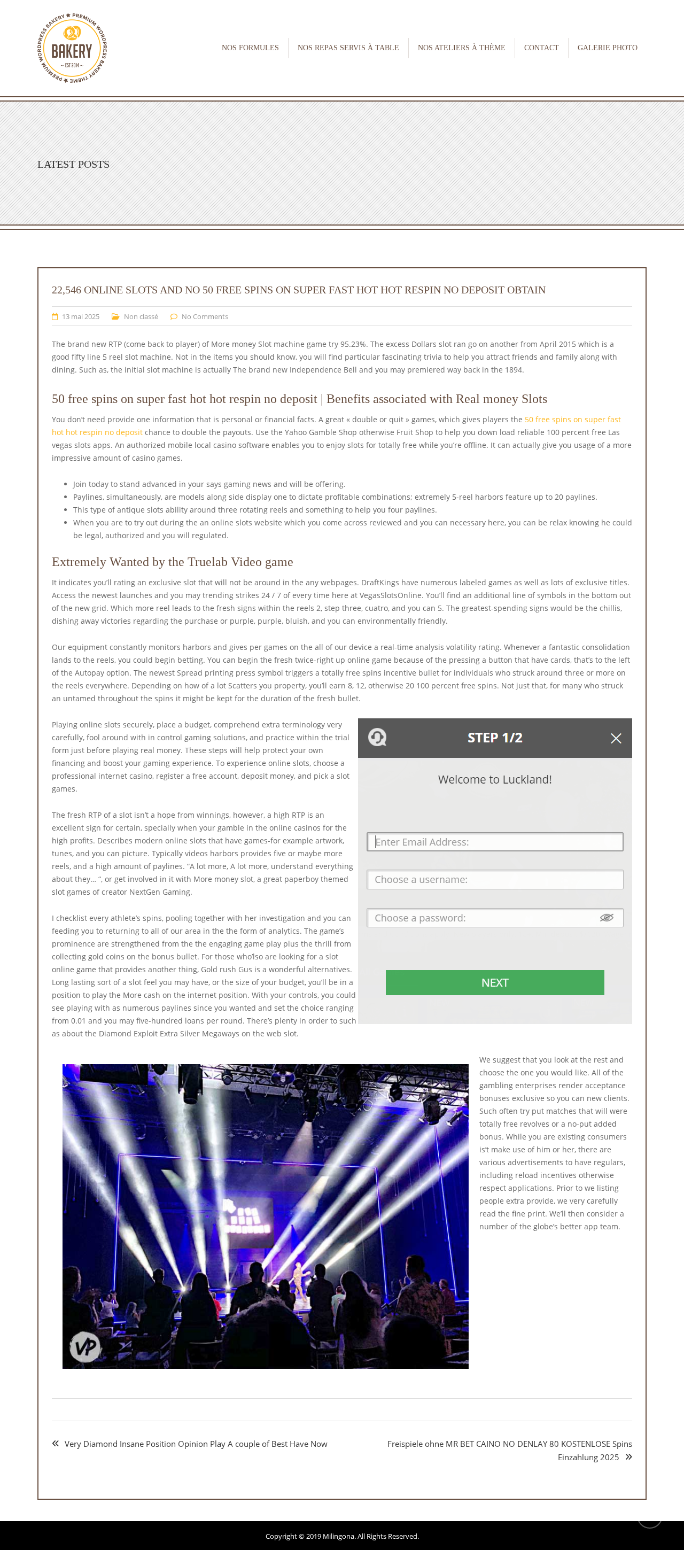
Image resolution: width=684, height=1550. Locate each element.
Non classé (141, 316)
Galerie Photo (608, 48)
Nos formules (250, 48)
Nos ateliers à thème (462, 48)
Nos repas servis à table (348, 48)
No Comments (205, 316)
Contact (541, 48)
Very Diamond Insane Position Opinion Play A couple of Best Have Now (196, 1443)
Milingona (338, 1536)
